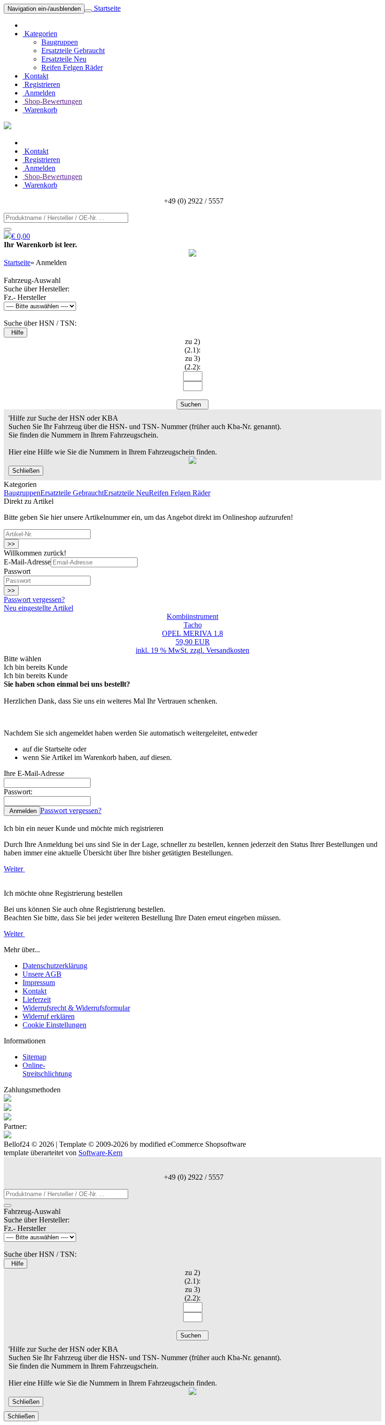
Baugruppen (59, 42)
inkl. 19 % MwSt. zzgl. (171, 650)
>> (11, 544)
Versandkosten (227, 650)
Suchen (192, 404)
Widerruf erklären (49, 1016)
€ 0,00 (20, 236)
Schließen (25, 470)
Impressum (39, 983)
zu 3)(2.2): (192, 362)
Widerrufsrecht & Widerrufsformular (76, 1008)
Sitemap (34, 1057)
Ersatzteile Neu (63, 59)
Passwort (17, 571)
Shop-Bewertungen (52, 101)
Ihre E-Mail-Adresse (34, 773)
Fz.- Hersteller (25, 297)
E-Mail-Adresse (27, 562)
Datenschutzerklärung (55, 966)
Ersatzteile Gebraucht (73, 51)
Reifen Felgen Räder (72, 67)
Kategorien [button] (40, 34)
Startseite (106, 8)
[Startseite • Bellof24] (7, 127)
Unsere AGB (42, 974)
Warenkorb (40, 110)
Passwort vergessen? (34, 599)
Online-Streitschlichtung (47, 1069)
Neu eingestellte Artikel (38, 608)
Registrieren (41, 84)
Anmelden (39, 93)
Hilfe (15, 332)
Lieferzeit (37, 999)
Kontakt (35, 76)
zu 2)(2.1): (192, 345)
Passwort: (18, 792)
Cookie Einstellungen (54, 1025)
